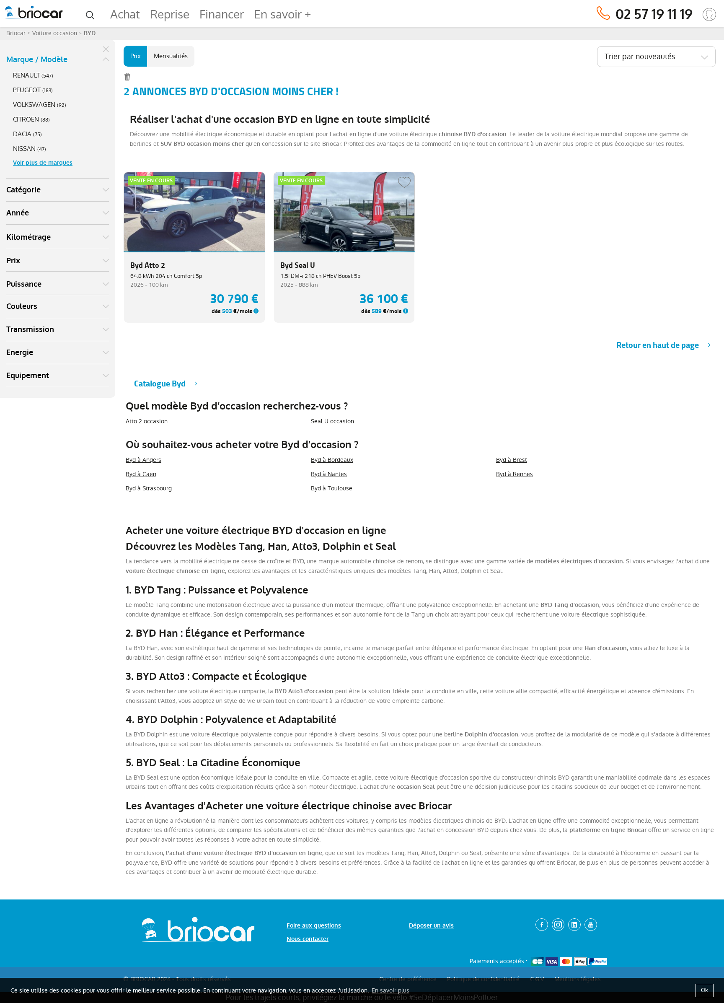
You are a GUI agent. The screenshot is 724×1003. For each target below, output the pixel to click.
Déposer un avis (431, 926)
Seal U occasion (332, 421)
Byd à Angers (143, 460)
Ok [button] (704, 990)
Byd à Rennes (514, 474)
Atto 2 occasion (147, 421)
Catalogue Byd (160, 383)
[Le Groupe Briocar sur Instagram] (558, 924)
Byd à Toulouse (331, 488)
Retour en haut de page (657, 345)
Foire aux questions (314, 926)
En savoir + (282, 14)
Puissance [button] (23, 284)
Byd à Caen (141, 474)
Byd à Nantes (329, 474)
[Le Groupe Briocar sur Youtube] (590, 924)
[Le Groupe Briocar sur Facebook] (541, 924)
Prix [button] (13, 261)
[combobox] (656, 56)
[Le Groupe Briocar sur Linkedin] (574, 924)
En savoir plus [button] (390, 990)
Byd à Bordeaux (332, 460)
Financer (221, 14)
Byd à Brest (511, 460)
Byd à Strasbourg (149, 488)
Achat (125, 14)
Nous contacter (307, 939)
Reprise (169, 14)
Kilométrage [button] (28, 237)
